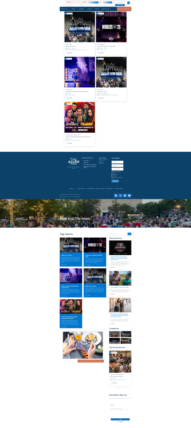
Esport (98, 44)
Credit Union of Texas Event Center (74, 140)
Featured (103, 44)
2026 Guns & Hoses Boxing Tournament (77, 91)
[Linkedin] (125, 196)
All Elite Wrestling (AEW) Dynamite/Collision (78, 137)
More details (69, 52)
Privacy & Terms (119, 188)
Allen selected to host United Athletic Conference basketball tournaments (119, 258)
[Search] (128, 2)
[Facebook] (116, 196)
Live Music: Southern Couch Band (119, 376)
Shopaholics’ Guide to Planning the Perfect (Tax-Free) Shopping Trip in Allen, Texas (119, 315)
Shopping (126, 341)
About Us (72, 188)
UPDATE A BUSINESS (100, 188)
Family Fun (126, 334)
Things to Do (76, 134)
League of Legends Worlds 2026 (106, 46)
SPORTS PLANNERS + (108, 2)
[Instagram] (120, 196)
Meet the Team (81, 188)
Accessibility (109, 188)
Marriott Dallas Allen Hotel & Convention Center (76, 49)
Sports (69, 44)
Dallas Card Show (70, 46)
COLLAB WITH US (91, 188)
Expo (67, 44)
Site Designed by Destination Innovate (70, 194)
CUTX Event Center (102, 49)
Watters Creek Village (116, 379)
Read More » (64, 264)
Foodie (114, 334)
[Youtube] (129, 196)
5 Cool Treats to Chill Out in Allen (120, 287)
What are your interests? (116, 171)
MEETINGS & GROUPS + (94, 2)
